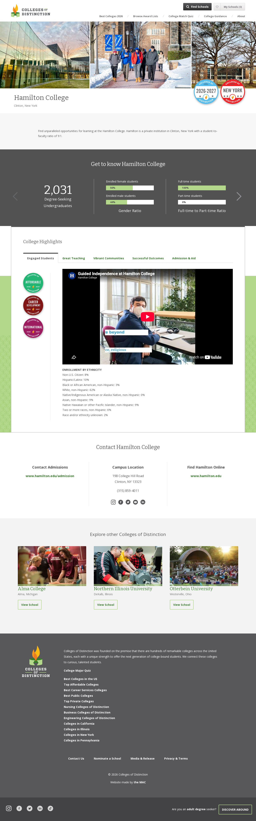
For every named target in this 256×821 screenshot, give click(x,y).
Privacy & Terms (176, 758)
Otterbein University (191, 588)
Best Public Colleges (78, 696)
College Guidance (215, 16)
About (241, 16)
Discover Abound (235, 809)
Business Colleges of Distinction (87, 712)
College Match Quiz (181, 16)
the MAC (140, 782)
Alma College (32, 588)
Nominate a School (107, 758)
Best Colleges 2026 (111, 16)
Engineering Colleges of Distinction (89, 718)
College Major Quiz (77, 670)
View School (29, 605)
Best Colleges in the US (80, 679)
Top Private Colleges (79, 701)
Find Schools (200, 7)
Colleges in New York (79, 735)
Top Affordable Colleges (81, 684)
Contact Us (76, 758)
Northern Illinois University (123, 588)
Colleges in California (79, 723)
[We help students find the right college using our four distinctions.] (30, 10)
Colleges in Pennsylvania (81, 740)
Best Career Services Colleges (85, 690)
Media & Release (143, 758)
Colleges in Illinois (77, 729)
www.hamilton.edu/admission (50, 476)
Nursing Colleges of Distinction (86, 707)
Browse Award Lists (145, 16)
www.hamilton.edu (206, 476)
